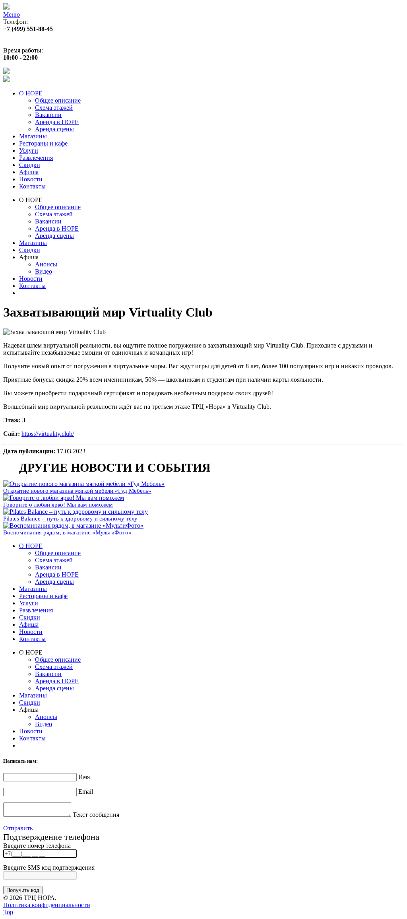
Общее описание (58, 100)
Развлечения (36, 157)
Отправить (18, 828)
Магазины (33, 136)
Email (85, 791)
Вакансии (48, 114)
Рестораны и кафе (43, 143)
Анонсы (46, 264)
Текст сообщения (96, 814)
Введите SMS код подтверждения (49, 867)
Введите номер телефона (37, 845)
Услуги (28, 150)
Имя (84, 776)
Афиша (29, 172)
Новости (31, 179)
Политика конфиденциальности (46, 905)
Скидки (29, 164)
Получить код (22, 890)
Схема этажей (54, 107)
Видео (43, 271)
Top (8, 912)
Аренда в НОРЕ (57, 122)
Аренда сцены (54, 129)
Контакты (32, 186)
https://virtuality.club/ (47, 433)
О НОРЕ (31, 93)
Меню (11, 14)
